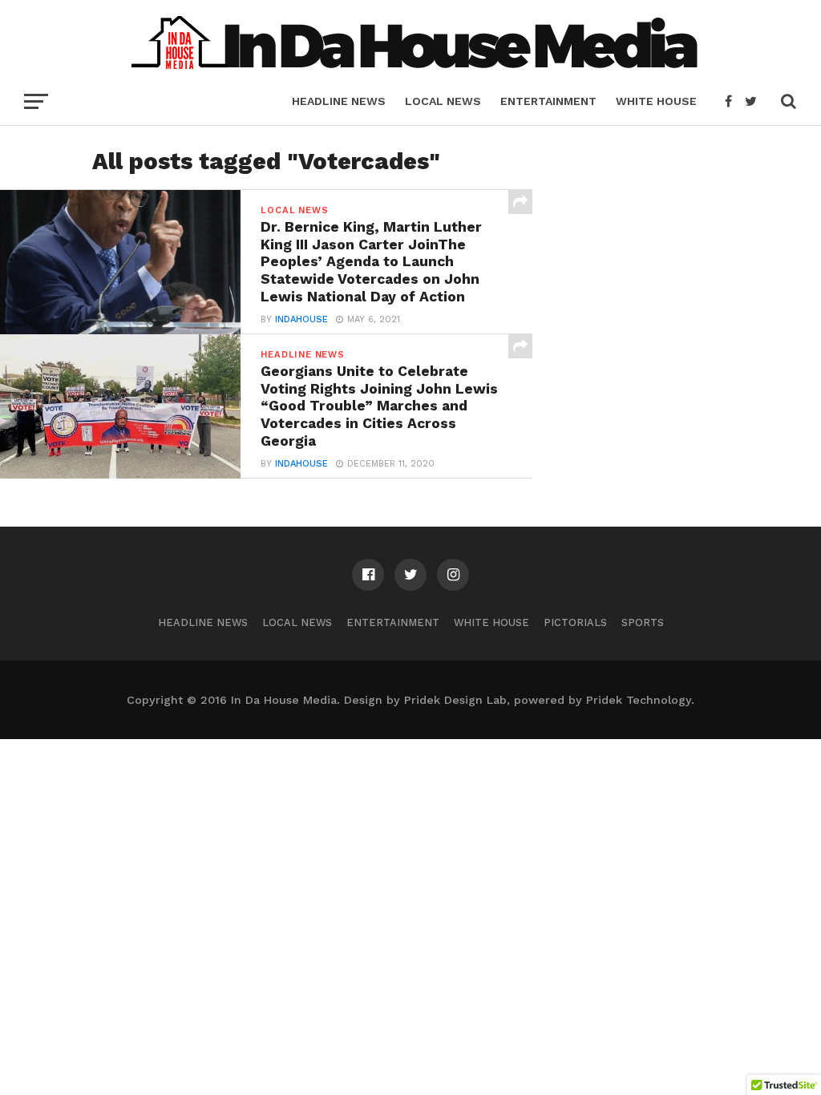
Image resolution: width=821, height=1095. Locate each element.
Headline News (339, 101)
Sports (642, 622)
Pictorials (575, 622)
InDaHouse (301, 319)
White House (656, 101)
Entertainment (548, 101)
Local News (443, 101)
